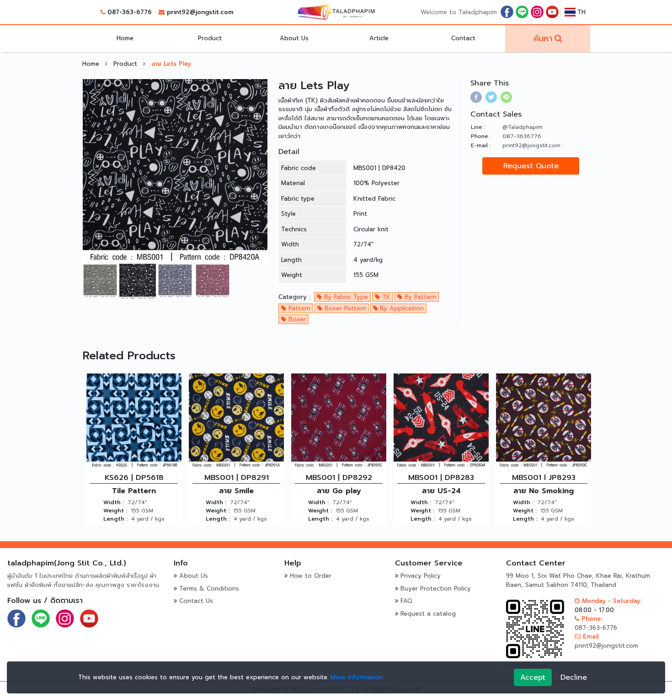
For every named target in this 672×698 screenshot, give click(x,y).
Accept (532, 677)
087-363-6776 (129, 12)
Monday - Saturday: (611, 601)
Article (379, 38)
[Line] (522, 11)
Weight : (115, 510)
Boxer (296, 319)
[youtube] (552, 11)
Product (210, 38)
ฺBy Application (401, 308)
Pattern (298, 308)
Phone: (591, 618)
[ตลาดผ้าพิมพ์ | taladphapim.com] (336, 12)
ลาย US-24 (441, 490)
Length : (115, 519)
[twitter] (491, 97)
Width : (113, 502)
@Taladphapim (522, 127)
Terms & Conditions (209, 588)
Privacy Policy (420, 575)
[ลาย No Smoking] (543, 420)
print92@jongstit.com (200, 12)
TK (385, 297)
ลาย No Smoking (543, 490)
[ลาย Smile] (236, 420)
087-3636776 (521, 136)
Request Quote (531, 165)
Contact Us (196, 601)
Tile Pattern (134, 490)
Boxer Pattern (344, 308)
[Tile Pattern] (133, 420)
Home (125, 38)
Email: (590, 636)
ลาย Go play (339, 490)
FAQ (406, 601)
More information (357, 677)
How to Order (310, 575)
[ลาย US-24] (441, 420)
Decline (573, 677)
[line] (506, 97)
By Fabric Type (345, 297)
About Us (294, 38)
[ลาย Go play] (338, 420)
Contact (463, 38)
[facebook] (507, 11)
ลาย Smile (236, 490)
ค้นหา (542, 38)
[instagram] (537, 11)
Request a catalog (428, 613)
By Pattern (419, 297)
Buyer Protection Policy (435, 588)
